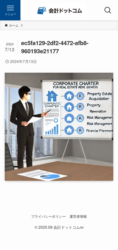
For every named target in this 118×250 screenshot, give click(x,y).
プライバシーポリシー (48, 216)
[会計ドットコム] (59, 10)
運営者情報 (78, 216)
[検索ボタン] (108, 10)
